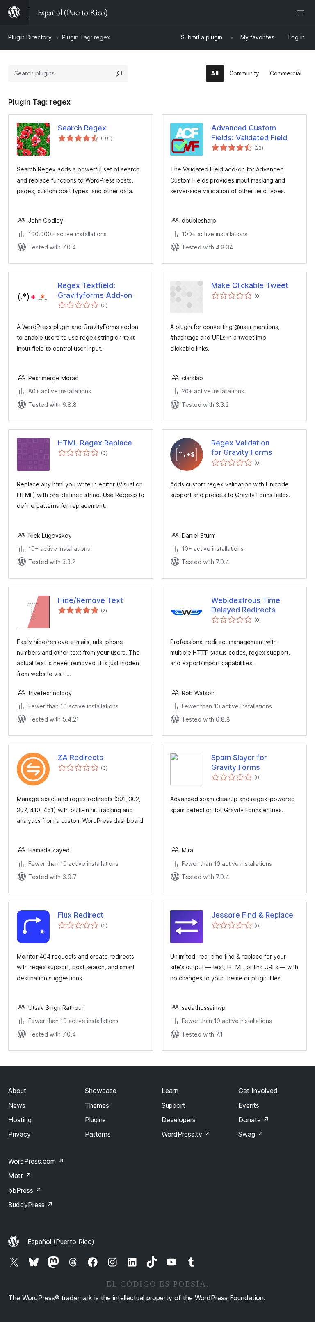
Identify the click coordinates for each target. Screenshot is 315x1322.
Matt (19, 1175)
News (16, 1105)
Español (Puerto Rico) (60, 1242)
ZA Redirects (80, 757)
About (17, 1091)
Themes (97, 1105)
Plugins (95, 1120)
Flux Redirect (80, 915)
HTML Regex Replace (95, 442)
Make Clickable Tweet (249, 285)
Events (248, 1105)
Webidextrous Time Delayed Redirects (245, 605)
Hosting (20, 1120)
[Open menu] (302, 12)
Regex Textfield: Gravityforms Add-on (95, 290)
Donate (253, 1120)
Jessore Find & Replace (252, 915)
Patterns (98, 1134)
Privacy (19, 1134)
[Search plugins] (119, 73)
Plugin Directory (30, 37)
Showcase (100, 1091)
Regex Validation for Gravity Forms (241, 447)
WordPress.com (36, 1161)
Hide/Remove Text (90, 600)
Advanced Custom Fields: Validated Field (249, 132)
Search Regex (82, 127)
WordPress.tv (186, 1134)
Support (173, 1105)
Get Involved (258, 1091)
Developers (179, 1120)
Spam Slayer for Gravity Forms (239, 762)
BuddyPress (30, 1205)
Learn (170, 1091)
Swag (250, 1134)
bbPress (24, 1190)
